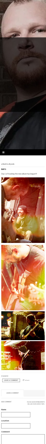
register (40, 402)
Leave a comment (11, 380)
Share (27, 380)
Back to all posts (8, 164)
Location (5, 420)
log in (33, 402)
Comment (5, 431)
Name (3, 409)
